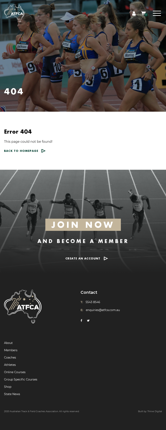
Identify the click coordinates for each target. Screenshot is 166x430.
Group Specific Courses (20, 379)
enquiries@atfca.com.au (103, 310)
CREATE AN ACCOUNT (82, 258)
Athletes (10, 365)
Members (10, 350)
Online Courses (15, 372)
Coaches (10, 357)
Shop (7, 387)
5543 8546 (93, 302)
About (8, 343)
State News (12, 394)
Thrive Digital (154, 411)
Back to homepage (21, 150)
